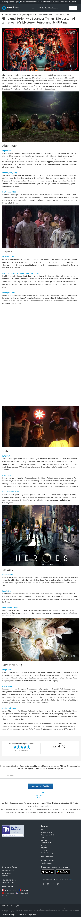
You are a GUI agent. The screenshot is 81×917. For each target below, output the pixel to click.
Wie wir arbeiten (46, 832)
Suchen (73, 8)
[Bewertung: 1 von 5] (15, 747)
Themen (44, 850)
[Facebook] (59, 746)
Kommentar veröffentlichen (40, 786)
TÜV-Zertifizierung (47, 853)
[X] (63, 746)
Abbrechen (59, 786)
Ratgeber (44, 848)
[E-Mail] (54, 746)
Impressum (32, 914)
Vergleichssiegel (46, 863)
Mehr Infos (22, 3)
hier (70, 880)
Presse (43, 845)
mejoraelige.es (9, 893)
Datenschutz (22, 914)
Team (43, 837)
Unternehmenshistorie (48, 835)
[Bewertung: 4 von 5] (25, 747)
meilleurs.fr (25, 890)
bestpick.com (8, 896)
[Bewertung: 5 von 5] (28, 747)
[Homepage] (2, 15)
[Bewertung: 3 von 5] (22, 747)
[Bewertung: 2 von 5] (18, 747)
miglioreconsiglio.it (10, 890)
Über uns (44, 830)
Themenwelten (46, 843)
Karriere (44, 840)
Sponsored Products (48, 860)
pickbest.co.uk (23, 893)
